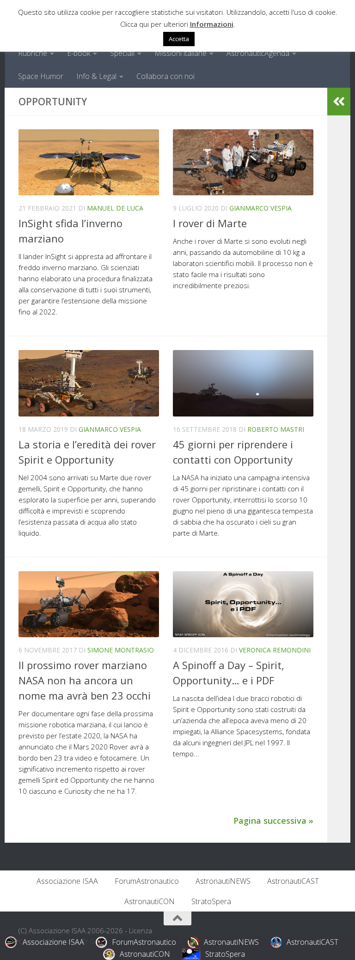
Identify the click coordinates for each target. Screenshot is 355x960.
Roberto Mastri (275, 429)
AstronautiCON (149, 901)
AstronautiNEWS (223, 881)
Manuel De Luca (115, 208)
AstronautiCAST (293, 881)
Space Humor (40, 76)
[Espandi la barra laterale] (338, 101)
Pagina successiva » (273, 820)
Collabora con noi (165, 76)
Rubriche (32, 53)
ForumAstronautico (147, 881)
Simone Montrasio (120, 650)
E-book (78, 53)
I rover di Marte (210, 223)
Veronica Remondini (275, 650)
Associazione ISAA (67, 881)
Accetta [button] (179, 39)
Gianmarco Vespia (260, 208)
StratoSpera (211, 901)
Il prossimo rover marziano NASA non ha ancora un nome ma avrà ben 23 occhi (84, 680)
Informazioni (211, 24)
